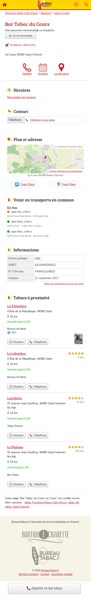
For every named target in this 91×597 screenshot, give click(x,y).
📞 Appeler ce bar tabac (44, 588)
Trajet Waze (27, 184)
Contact (44, 574)
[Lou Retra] (45, 413)
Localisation (61, 73)
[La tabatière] (45, 366)
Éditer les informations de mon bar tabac (64, 283)
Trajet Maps (68, 184)
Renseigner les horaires (21, 97)
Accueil (4, 4)
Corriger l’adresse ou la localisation (66, 171)
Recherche (86, 4)
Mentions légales (28, 574)
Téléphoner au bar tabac (42, 120)
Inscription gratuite (62, 574)
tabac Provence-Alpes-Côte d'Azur (45, 502)
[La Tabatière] (45, 320)
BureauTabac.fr (50, 570)
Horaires (43, 73)
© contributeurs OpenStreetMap (69, 147)
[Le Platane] (45, 462)
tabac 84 (73, 502)
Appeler (27, 73)
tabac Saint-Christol (17, 506)
